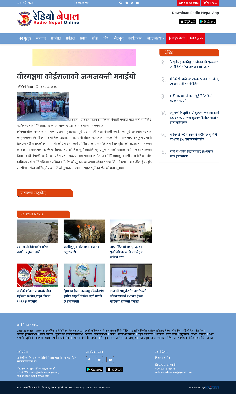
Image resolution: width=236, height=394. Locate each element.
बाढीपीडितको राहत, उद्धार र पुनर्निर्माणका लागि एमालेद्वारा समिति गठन (126, 252)
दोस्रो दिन (176, 331)
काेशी (194, 334)
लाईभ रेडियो (178, 38)
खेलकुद (119, 38)
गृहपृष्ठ (27, 38)
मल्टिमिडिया (154, 38)
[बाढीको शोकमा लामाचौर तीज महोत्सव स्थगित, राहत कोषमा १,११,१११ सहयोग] (37, 275)
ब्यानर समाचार (46, 334)
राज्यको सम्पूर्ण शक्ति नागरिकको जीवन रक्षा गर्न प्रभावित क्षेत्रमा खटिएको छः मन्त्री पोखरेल (128, 296)
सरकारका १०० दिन (45, 331)
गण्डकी (20, 338)
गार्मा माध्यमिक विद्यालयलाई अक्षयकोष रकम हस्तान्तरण (191, 154)
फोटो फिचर (171, 334)
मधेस (211, 334)
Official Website (189, 3)
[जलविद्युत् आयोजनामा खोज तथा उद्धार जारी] (84, 231)
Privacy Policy (76, 387)
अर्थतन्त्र (70, 38)
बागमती (39, 338)
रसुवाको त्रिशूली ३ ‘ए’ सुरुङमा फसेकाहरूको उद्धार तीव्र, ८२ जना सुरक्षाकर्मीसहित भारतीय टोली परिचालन (194, 117)
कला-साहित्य (116, 338)
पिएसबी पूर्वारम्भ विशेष (27, 334)
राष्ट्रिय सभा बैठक (145, 334)
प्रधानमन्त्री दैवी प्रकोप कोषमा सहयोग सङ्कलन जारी (33, 250)
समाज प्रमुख (130, 338)
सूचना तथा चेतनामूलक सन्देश (69, 334)
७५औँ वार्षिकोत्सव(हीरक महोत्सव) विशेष (151, 331)
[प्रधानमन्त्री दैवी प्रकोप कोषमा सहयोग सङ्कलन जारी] (37, 231)
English (198, 38)
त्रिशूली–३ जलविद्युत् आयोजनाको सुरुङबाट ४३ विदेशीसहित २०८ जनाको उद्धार (194, 65)
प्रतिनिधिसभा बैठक (126, 334)
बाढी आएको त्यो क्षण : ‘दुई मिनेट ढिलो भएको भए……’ (191, 99)
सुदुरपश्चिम (184, 334)
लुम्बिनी (29, 338)
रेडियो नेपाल (27, 87)
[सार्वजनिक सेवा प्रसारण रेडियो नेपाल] (49, 17)
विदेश (106, 38)
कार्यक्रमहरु (135, 38)
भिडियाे (88, 334)
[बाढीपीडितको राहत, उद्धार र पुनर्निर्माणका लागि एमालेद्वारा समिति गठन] (131, 231)
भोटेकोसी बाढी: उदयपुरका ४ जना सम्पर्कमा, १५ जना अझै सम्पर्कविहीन (194, 82)
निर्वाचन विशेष (100, 334)
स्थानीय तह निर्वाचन (61, 338)
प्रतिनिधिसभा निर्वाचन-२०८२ (69, 331)
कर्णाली (202, 334)
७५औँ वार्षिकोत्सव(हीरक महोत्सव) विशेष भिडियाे (106, 331)
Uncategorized (25, 331)
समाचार (41, 38)
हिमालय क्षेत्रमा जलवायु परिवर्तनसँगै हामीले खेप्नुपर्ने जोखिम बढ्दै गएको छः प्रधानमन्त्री (84, 296)
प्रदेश (95, 38)
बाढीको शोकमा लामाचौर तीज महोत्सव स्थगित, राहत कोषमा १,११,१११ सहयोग (34, 296)
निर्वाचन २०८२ (209, 3)
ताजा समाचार (157, 338)
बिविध (112, 334)
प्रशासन (76, 338)
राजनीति (56, 38)
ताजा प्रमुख (144, 338)
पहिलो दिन (188, 331)
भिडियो (85, 338)
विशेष (169, 338)
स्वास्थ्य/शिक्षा (180, 338)
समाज (83, 38)
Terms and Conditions (98, 387)
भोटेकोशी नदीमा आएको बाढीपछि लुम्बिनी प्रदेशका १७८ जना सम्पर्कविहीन (193, 137)
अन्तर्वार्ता (159, 334)
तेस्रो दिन (199, 331)
